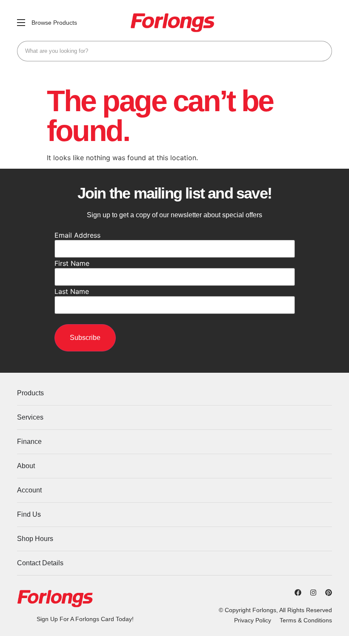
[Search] (322, 51)
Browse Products (54, 22)
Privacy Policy (252, 620)
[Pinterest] (328, 592)
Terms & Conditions (306, 620)
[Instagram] (313, 592)
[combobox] (174, 51)
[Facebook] (298, 592)
